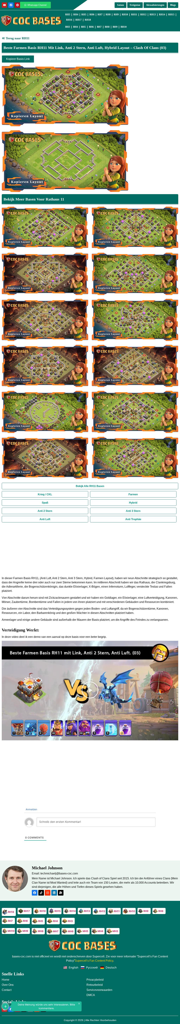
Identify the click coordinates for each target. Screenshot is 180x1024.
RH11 (134, 14)
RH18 (88, 19)
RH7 (100, 14)
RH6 (91, 14)
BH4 (75, 27)
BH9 (115, 27)
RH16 (69, 19)
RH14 (162, 14)
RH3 (67, 14)
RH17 (78, 19)
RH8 (108, 14)
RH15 (171, 14)
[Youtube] (4, 5)
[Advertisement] (90, 548)
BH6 (91, 27)
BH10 (124, 27)
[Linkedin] (54, 893)
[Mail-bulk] (60, 893)
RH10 (125, 14)
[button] (90, 690)
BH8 (107, 27)
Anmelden (31, 809)
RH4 (75, 14)
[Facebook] (11, 5)
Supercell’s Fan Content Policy (94, 960)
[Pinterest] (17, 5)
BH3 (67, 27)
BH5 (83, 27)
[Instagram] (47, 893)
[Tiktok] (41, 893)
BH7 (99, 27)
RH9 (116, 14)
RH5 (83, 14)
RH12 (143, 14)
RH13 (153, 14)
